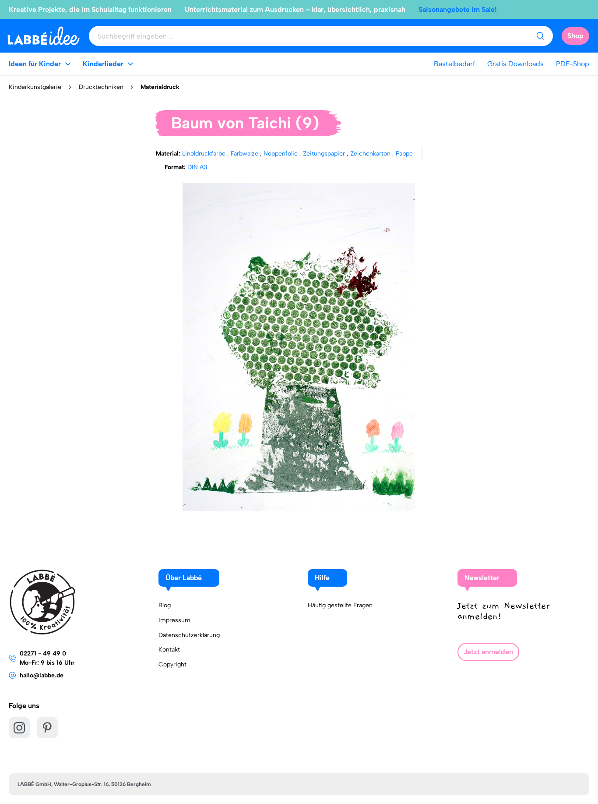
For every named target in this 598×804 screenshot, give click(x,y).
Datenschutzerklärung (189, 635)
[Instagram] (19, 727)
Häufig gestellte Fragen (340, 605)
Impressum (174, 620)
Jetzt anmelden (488, 652)
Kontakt (169, 649)
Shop (575, 36)
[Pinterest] (47, 727)
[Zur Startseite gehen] (43, 35)
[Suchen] (540, 36)
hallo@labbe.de (41, 675)
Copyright (172, 664)
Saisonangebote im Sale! (458, 9)
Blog (164, 605)
